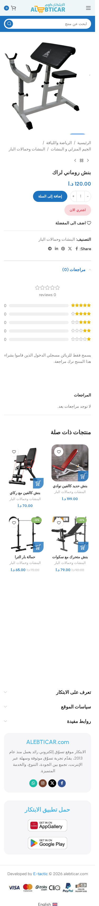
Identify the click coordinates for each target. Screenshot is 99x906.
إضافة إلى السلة (50, 196)
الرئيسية (84, 142)
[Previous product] (88, 161)
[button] (83, 476)
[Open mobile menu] (88, 8)
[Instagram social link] (43, 783)
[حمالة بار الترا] (25, 533)
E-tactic (40, 873)
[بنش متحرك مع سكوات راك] (69, 533)
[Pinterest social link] (63, 249)
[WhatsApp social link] (33, 783)
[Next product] (75, 161)
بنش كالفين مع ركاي (25, 493)
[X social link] (70, 249)
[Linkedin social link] (56, 249)
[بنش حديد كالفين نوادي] (69, 462)
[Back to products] (81, 161)
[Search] (9, 24)
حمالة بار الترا (25, 557)
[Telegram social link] (49, 249)
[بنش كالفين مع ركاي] (25, 466)
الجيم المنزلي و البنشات (71, 149)
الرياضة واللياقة (59, 142)
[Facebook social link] (76, 249)
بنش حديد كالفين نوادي (70, 486)
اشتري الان (78, 210)
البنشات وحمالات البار (27, 149)
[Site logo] (47, 7)
